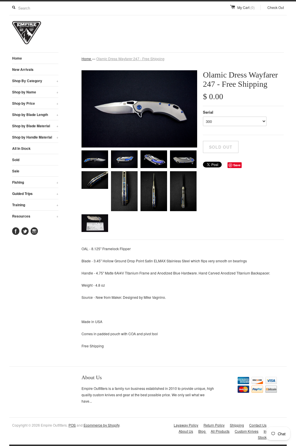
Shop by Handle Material (35, 137)
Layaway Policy (186, 425)
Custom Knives (246, 431)
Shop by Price (35, 103)
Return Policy (214, 425)
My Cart (246, 7)
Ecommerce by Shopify (101, 425)
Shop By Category (35, 80)
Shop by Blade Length (35, 114)
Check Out (275, 7)
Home (17, 58)
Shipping (237, 425)
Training (35, 204)
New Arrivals (23, 69)
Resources (35, 216)
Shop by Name (35, 92)
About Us (186, 431)
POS (72, 425)
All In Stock (21, 148)
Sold (15, 159)
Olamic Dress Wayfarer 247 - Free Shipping (130, 58)
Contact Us (258, 425)
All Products (220, 431)
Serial (208, 112)
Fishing (35, 182)
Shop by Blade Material (35, 125)
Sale (15, 171)
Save (236, 165)
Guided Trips (35, 193)
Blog (202, 431)
